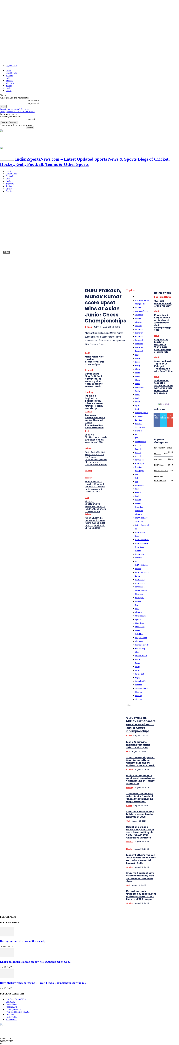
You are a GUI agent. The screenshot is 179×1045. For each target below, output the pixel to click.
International (139, 554)
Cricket (9, 88)
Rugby (137, 677)
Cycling (138, 405)
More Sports (139, 594)
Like (157, 414)
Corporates (139, 387)
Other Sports (139, 627)
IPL (136, 561)
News (137, 605)
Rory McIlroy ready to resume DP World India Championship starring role (162, 345)
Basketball (139, 340)
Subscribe (171, 414)
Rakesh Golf (139, 674)
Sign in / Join (11, 65)
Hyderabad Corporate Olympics (139, 510)
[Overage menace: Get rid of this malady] (7, 935)
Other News (139, 623)
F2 (136, 434)
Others (137, 630)
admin (6, 273)
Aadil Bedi (139, 307)
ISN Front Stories (141, 565)
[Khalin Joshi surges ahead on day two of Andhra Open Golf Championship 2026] (7, 956)
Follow (164, 414)
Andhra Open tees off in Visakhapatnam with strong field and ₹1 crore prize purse (163, 386)
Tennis (8, 90)
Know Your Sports (142, 572)
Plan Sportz (139, 641)
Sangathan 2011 (141, 681)
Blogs (137, 355)
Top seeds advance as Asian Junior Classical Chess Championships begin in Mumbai (95, 421)
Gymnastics (139, 485)
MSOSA (138, 601)
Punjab (137, 659)
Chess (6, 252)
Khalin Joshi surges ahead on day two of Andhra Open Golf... (35, 961)
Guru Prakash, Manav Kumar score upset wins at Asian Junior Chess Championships (105, 305)
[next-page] (174, 672)
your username (32, 100)
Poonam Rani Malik (142, 645)
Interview (10, 83)
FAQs (137, 438)
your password (32, 103)
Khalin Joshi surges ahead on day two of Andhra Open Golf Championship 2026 (162, 323)
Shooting (138, 692)
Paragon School (141, 638)
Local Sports (11, 73)
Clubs (137, 384)
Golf (8, 78)
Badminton (139, 329)
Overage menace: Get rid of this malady (17, 111)
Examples (138, 431)
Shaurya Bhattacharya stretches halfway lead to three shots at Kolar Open (95, 506)
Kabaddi (138, 569)
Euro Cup (138, 420)
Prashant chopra (141, 656)
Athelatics (138, 318)
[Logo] (7, 142)
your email (30, 119)
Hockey (9, 80)
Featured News (140, 442)
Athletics (138, 322)
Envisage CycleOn (141, 413)
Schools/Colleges (141, 688)
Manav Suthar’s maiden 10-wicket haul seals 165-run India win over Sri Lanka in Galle (95, 486)
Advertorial (139, 315)
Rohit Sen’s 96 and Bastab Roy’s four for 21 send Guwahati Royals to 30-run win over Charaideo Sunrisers (96, 458)
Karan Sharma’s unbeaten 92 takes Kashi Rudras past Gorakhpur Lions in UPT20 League (95, 522)
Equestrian (139, 416)
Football (9, 75)
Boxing (137, 358)
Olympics (138, 612)
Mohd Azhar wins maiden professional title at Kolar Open (94, 360)
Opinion (138, 619)
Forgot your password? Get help (14, 109)
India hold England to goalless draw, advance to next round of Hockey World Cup (94, 402)
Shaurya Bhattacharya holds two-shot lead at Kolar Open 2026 (96, 438)
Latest (8, 70)
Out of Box (139, 634)
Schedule (138, 685)
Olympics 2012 (140, 616)
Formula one (139, 460)
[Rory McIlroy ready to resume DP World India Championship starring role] (7, 977)
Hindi (137, 489)
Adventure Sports (141, 311)
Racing (9, 85)
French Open (139, 463)
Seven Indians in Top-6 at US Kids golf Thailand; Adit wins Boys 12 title (163, 366)
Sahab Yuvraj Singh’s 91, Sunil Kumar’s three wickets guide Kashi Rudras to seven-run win (94, 380)
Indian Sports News (142, 540)
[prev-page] (170, 672)
